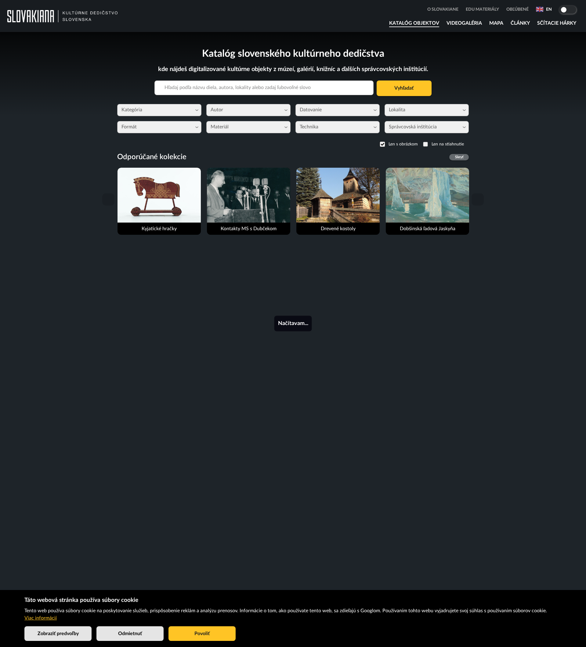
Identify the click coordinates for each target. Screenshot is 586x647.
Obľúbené (517, 9)
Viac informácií (40, 618)
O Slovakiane (442, 9)
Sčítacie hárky (556, 23)
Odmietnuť (130, 633)
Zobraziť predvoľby (58, 633)
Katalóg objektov (414, 23)
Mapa (496, 23)
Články (520, 23)
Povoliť (202, 633)
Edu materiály (482, 9)
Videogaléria (464, 23)
